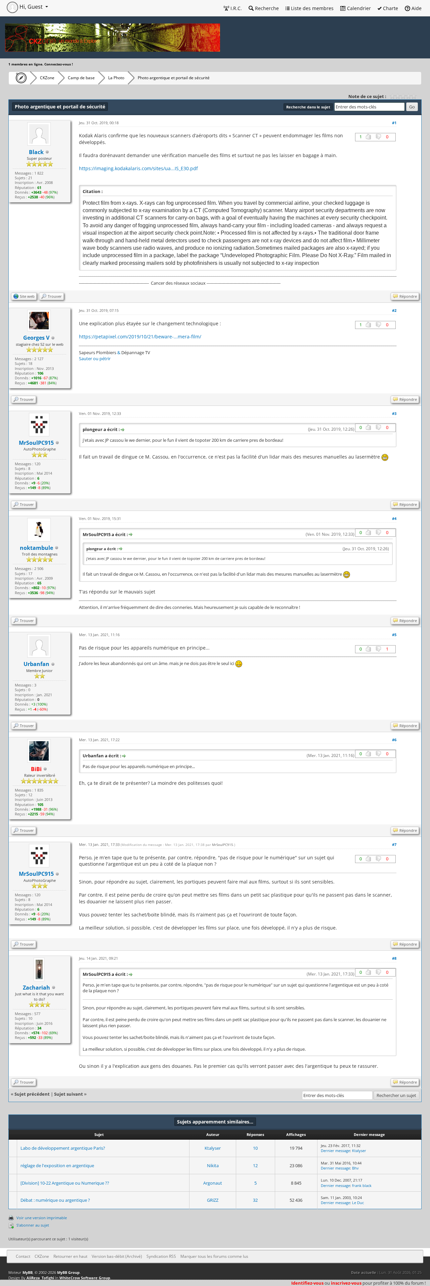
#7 (394, 844)
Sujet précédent (32, 1094)
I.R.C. (235, 8)
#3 (394, 413)
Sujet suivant (68, 1094)
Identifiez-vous (307, 1283)
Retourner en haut (70, 1256)
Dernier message (335, 1150)
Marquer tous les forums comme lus (214, 1256)
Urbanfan (36, 664)
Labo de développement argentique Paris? (62, 1148)
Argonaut (212, 1183)
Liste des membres (312, 8)
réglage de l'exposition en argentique (57, 1165)
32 (255, 1200)
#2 (394, 310)
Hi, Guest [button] (31, 6)
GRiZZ (212, 1200)
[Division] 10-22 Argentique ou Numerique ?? (64, 1183)
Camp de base (81, 78)
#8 (394, 958)
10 (255, 1148)
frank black (362, 1185)
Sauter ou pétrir (95, 358)
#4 (394, 518)
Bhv (355, 1168)
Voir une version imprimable (41, 1217)
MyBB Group (68, 1272)
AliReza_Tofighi (40, 1277)
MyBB (28, 1272)
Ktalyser (213, 1148)
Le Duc (358, 1202)
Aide (416, 8)
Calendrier (358, 8)
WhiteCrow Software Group (84, 1277)
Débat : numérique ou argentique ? (55, 1200)
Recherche (266, 8)
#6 (394, 739)
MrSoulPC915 (36, 442)
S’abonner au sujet (32, 1225)
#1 (394, 122)
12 (255, 1165)
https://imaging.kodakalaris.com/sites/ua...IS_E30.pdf (138, 168)
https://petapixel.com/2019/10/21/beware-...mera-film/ (140, 336)
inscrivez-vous (346, 1283)
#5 (394, 634)
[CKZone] (19, 78)
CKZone (47, 78)
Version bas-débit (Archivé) (117, 1256)
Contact (23, 1256)
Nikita (213, 1165)
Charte (390, 8)
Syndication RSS (161, 1256)
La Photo (116, 78)
